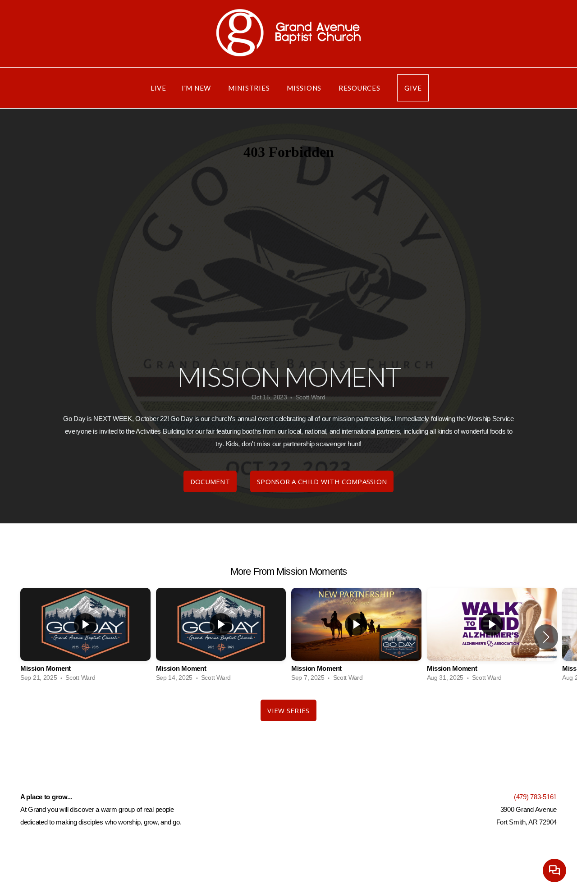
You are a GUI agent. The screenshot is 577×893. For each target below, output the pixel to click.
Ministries (249, 88)
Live (158, 88)
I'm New (197, 88)
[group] (85, 637)
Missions (305, 88)
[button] (546, 637)
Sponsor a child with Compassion (322, 481)
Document (210, 481)
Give (412, 88)
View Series (288, 710)
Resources (360, 88)
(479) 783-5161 (535, 797)
